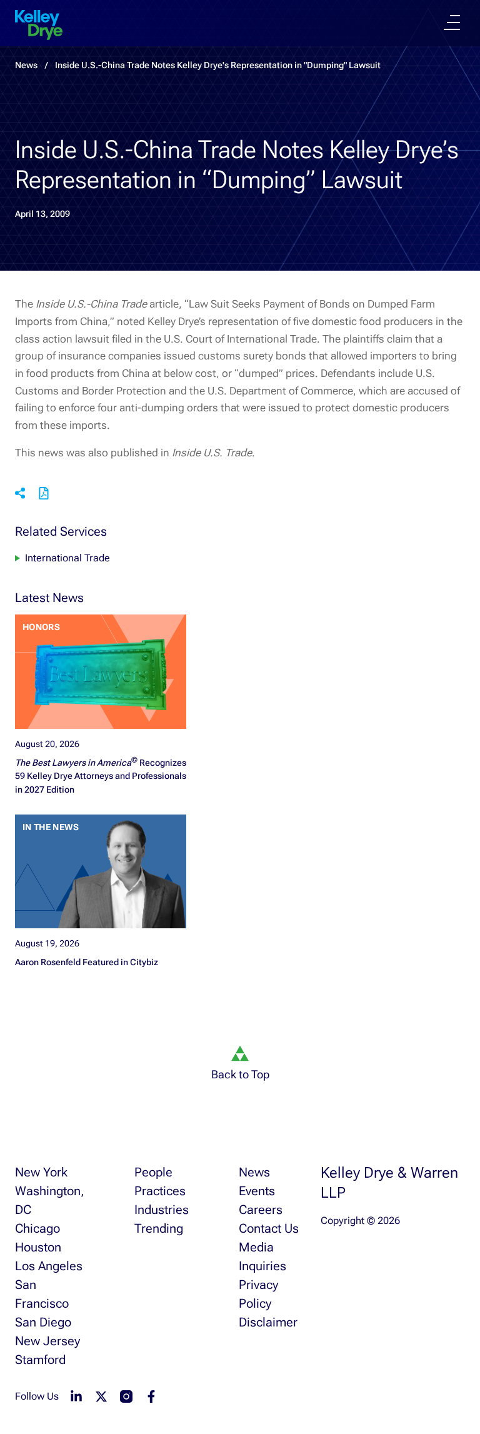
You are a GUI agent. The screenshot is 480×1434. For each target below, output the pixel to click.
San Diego (43, 1322)
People (153, 1172)
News (254, 1172)
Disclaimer (268, 1322)
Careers (260, 1209)
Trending (158, 1228)
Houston (38, 1247)
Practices (160, 1190)
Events (257, 1190)
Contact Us (269, 1228)
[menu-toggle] (452, 22)
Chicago (37, 1228)
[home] (38, 25)
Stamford (40, 1359)
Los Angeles (48, 1265)
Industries (161, 1209)
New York (41, 1172)
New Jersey (47, 1340)
